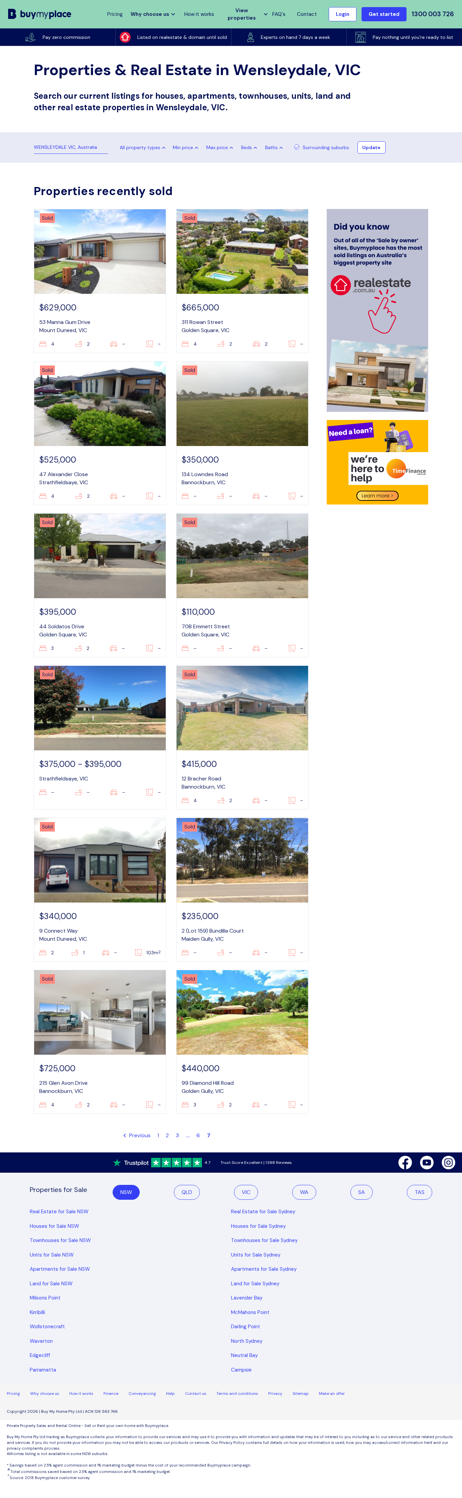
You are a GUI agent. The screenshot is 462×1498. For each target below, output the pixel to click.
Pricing (13, 1393)
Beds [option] (246, 147)
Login (342, 14)
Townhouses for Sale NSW (60, 1240)
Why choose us (44, 1393)
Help (170, 1393)
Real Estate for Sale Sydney (263, 1211)
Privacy (275, 1393)
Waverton (41, 1341)
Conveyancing (142, 1393)
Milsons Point (45, 1297)
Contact (307, 14)
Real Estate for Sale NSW (59, 1211)
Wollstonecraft (47, 1326)
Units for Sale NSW (52, 1254)
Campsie (241, 1369)
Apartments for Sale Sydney (264, 1269)
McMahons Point (250, 1312)
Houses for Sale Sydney (258, 1226)
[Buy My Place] (40, 14)
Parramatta (43, 1369)
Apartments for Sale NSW (60, 1269)
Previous (139, 1135)
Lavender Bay (246, 1297)
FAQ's (278, 14)
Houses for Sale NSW (54, 1226)
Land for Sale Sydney (255, 1283)
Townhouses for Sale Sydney (264, 1240)
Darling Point (245, 1326)
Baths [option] (271, 147)
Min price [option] (183, 147)
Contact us (195, 1393)
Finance (110, 1393)
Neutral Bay (244, 1355)
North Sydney (246, 1341)
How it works (199, 14)
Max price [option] (217, 147)
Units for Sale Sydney (255, 1254)
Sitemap (301, 1393)
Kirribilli (37, 1312)
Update (371, 147)
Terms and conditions (237, 1393)
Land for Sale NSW (51, 1283)
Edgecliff (40, 1355)
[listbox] (187, 147)
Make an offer (332, 1393)
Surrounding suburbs (326, 147)
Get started (384, 14)
